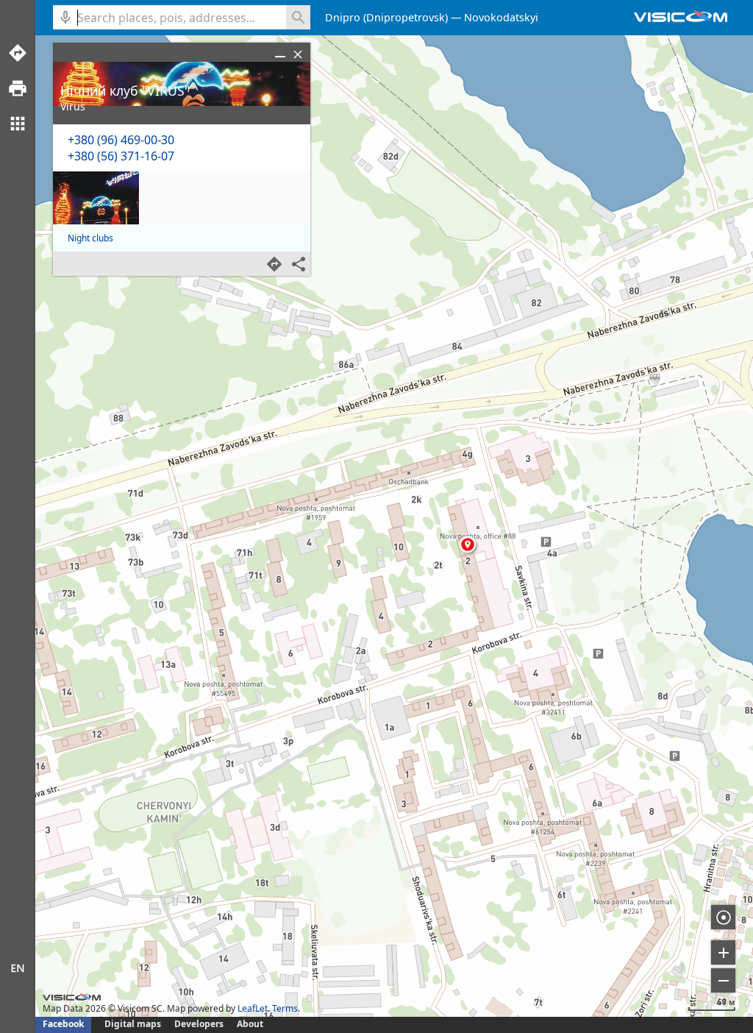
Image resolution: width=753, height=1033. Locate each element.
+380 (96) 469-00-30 (121, 140)
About (250, 1024)
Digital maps (133, 1024)
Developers (199, 1024)
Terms (285, 1008)
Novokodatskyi (501, 17)
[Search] (298, 17)
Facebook (63, 1024)
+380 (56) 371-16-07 (121, 156)
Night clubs (90, 238)
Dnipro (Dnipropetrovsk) (386, 17)
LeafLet (253, 1008)
